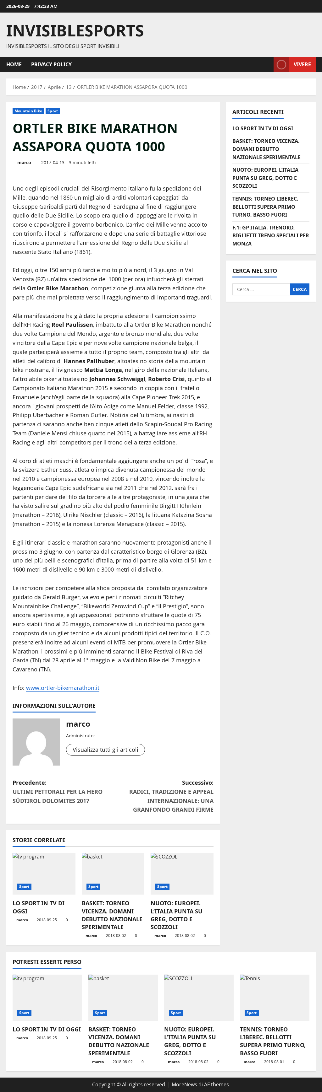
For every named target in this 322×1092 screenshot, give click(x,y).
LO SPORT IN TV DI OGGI (262, 128)
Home (14, 64)
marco (24, 162)
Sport (52, 111)
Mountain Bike (28, 111)
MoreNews (184, 1084)
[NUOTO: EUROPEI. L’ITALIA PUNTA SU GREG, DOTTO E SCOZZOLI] (182, 874)
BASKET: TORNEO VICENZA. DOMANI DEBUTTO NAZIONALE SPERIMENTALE (112, 915)
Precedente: (58, 791)
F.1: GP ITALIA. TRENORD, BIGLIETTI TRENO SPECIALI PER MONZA (270, 235)
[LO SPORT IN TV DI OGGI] (44, 874)
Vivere (302, 64)
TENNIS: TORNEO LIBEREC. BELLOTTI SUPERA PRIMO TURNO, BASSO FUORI (265, 206)
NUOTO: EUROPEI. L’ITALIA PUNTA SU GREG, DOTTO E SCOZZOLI (177, 915)
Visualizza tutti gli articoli (105, 749)
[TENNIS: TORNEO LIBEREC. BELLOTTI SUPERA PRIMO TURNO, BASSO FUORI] (274, 998)
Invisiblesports (75, 30)
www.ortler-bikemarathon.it (62, 687)
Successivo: (171, 796)
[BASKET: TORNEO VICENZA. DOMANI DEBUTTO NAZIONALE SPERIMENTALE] (113, 874)
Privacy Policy (51, 64)
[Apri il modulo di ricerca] (267, 64)
